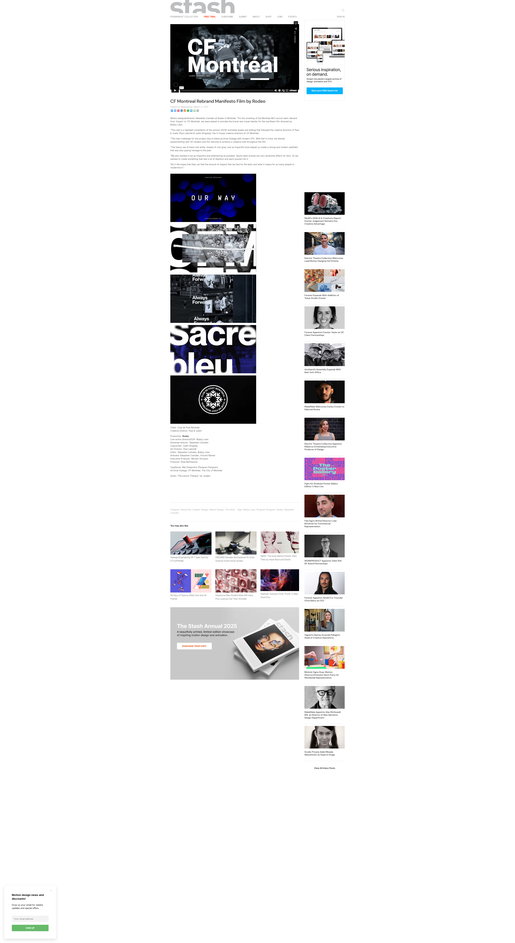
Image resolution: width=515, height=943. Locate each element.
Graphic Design (200, 509)
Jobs (280, 16)
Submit (243, 16)
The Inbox (230, 509)
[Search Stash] (342, 10)
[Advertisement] (324, 148)
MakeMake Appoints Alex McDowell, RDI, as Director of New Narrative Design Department (322, 715)
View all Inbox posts (324, 768)
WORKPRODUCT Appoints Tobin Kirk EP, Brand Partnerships (323, 562)
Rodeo (185, 436)
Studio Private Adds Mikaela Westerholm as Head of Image (319, 753)
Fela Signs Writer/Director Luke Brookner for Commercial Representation (320, 523)
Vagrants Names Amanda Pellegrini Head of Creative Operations (322, 636)
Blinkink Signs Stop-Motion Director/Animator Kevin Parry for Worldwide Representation (321, 675)
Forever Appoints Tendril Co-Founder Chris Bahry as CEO (323, 599)
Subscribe (227, 16)
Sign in (341, 16)
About (256, 16)
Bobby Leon (249, 509)
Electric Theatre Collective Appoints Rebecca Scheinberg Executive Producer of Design (323, 446)
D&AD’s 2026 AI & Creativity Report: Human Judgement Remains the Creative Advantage (322, 221)
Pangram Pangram (266, 509)
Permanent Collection (184, 16)
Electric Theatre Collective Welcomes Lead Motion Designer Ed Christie (323, 259)
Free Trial (210, 16)
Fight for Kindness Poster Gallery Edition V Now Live (321, 485)
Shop (268, 16)
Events (292, 16)
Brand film (186, 509)
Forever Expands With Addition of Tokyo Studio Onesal (321, 297)
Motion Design (216, 509)
